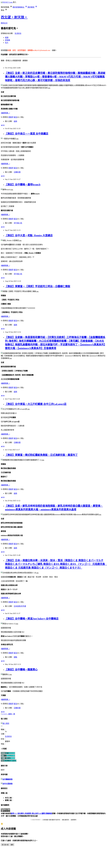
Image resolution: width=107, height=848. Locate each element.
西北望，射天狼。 (14, 17)
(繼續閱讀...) (5, 113)
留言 (15, 117)
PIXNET (37, 820)
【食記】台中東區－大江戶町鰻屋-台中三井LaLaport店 (35, 404)
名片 (6, 42)
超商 (15, 121)
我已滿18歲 (5, 844)
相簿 (6, 37)
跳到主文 (4, 23)
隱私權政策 (65, 820)
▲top (3, 125)
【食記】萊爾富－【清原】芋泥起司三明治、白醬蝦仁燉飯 (37, 286)
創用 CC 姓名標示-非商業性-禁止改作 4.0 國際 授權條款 (31, 813)
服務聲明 (73, 820)
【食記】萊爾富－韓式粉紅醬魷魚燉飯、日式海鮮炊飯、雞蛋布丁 (41, 455)
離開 (12, 844)
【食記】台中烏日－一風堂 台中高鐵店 (26, 133)
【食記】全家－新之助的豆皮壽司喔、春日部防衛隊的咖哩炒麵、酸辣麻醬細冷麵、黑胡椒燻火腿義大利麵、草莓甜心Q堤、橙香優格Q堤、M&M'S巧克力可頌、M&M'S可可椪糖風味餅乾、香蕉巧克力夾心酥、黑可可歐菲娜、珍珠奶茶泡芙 (55, 77)
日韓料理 (17, 172)
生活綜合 (18, 33)
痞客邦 (10, 117)
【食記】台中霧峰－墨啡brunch (22, 184)
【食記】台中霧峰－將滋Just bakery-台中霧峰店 (32, 618)
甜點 (15, 657)
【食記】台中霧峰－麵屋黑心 (21, 669)
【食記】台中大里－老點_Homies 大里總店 (29, 235)
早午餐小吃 (18, 223)
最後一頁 (11, 714)
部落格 (7, 40)
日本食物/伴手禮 (20, 606)
